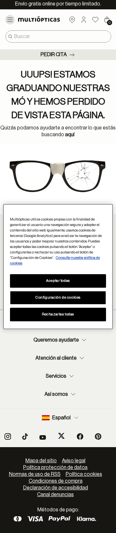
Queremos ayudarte (56, 340)
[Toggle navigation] (10, 20)
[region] (58, 266)
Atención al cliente (56, 358)
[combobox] (58, 36)
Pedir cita (54, 54)
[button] (84, 20)
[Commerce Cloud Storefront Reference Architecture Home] (41, 19)
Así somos (56, 394)
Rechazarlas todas (58, 314)
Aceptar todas (58, 280)
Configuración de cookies (58, 297)
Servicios (56, 376)
